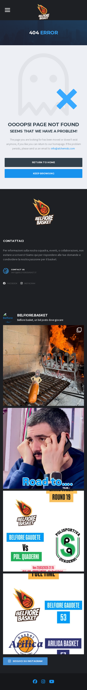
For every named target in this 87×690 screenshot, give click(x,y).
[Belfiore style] (43, 365)
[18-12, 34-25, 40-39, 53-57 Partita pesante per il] (43, 613)
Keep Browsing (43, 173)
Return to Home (43, 162)
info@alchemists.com (63, 148)
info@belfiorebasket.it (23, 273)
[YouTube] (51, 682)
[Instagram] (43, 682)
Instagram (29, 283)
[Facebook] (35, 682)
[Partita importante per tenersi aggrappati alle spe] (43, 531)
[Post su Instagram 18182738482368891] (43, 448)
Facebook (11, 283)
